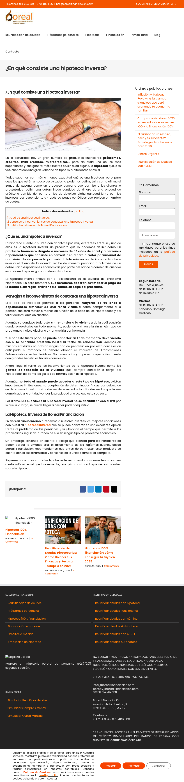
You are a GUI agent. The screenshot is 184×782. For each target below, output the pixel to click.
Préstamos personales (24, 611)
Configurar (158, 765)
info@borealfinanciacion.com (74, 4)
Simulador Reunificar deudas (27, 700)
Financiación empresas (24, 626)
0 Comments (111, 565)
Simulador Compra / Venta (27, 708)
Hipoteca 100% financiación (27, 619)
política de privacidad (157, 254)
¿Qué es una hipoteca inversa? (28, 218)
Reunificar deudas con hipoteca (117, 603)
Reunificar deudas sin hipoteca (116, 626)
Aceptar (111, 765)
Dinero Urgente (148, 154)
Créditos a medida (20, 634)
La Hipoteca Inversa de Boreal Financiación (37, 225)
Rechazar (134, 765)
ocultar (79, 211)
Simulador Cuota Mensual (25, 716)
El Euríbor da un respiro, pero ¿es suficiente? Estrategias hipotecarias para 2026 (154, 140)
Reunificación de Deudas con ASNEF (154, 164)
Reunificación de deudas (25, 603)
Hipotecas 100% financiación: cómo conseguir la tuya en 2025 (100, 555)
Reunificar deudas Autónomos (116, 642)
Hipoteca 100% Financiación (16, 532)
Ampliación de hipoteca (24, 642)
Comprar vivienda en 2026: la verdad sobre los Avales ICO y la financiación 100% (156, 122)
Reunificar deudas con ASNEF (115, 634)
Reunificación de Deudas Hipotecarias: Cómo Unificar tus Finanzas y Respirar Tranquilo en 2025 (61, 557)
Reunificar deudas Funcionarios (117, 611)
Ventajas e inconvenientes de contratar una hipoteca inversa (50, 222)
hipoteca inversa (38, 425)
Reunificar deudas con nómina (116, 619)
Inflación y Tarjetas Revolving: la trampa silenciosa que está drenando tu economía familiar (153, 102)
